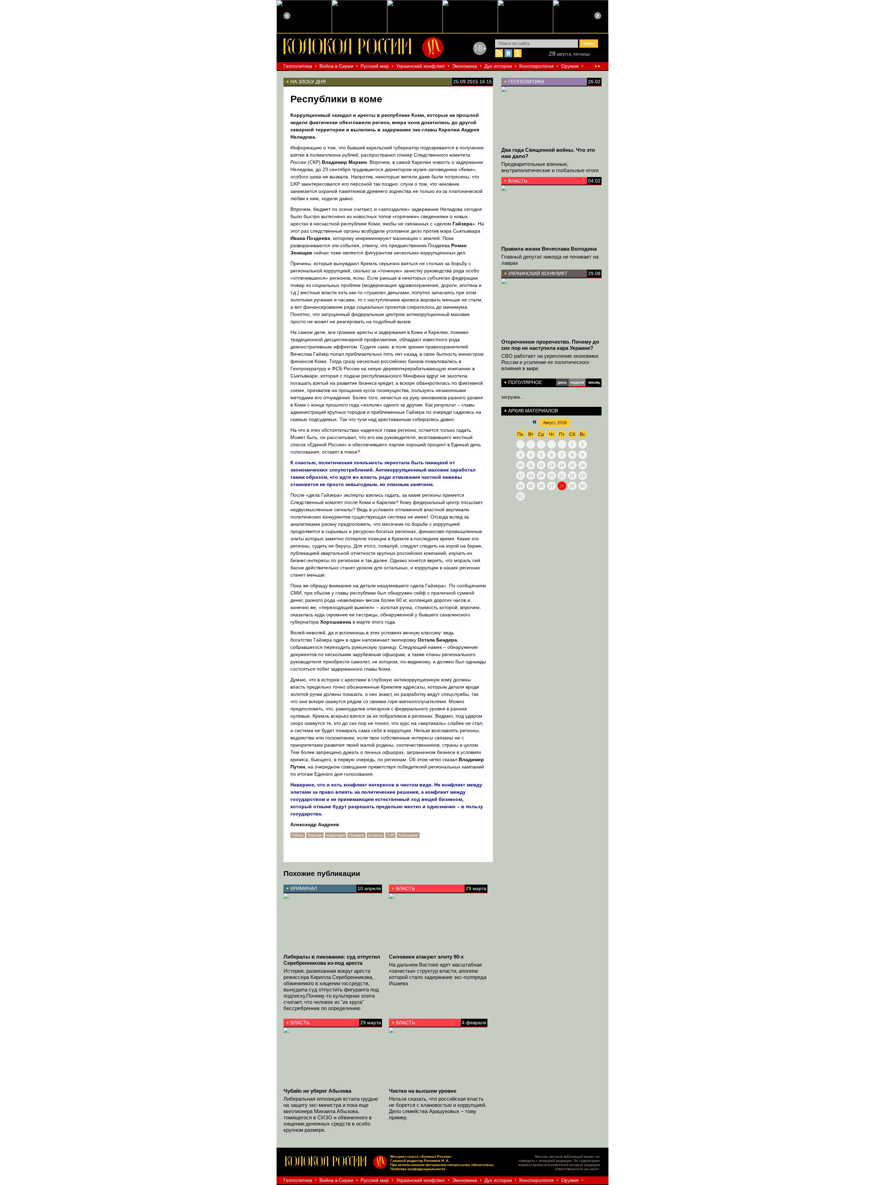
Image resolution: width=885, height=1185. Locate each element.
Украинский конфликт (420, 66)
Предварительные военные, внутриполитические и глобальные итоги (549, 167)
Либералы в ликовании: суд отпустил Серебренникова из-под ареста (331, 960)
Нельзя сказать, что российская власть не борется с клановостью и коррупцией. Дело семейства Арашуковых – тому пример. (437, 1108)
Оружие (570, 66)
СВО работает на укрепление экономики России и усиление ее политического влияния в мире (549, 362)
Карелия (315, 835)
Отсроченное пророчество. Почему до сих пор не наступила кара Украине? (550, 345)
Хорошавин (408, 835)
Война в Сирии (336, 66)
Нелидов (356, 835)
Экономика (464, 66)
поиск (589, 43)
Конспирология (536, 66)
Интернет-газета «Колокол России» (421, 1156)
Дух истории (498, 66)
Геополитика (297, 66)
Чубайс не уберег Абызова (317, 1091)
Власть (517, 181)
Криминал (303, 888)
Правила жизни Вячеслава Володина (549, 249)
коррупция (335, 835)
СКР (390, 835)
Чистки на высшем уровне (422, 1091)
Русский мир (375, 66)
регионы (375, 835)
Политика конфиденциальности (417, 1169)
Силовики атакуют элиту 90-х (426, 957)
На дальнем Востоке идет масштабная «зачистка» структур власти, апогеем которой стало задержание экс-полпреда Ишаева (437, 974)
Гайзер (298, 835)
